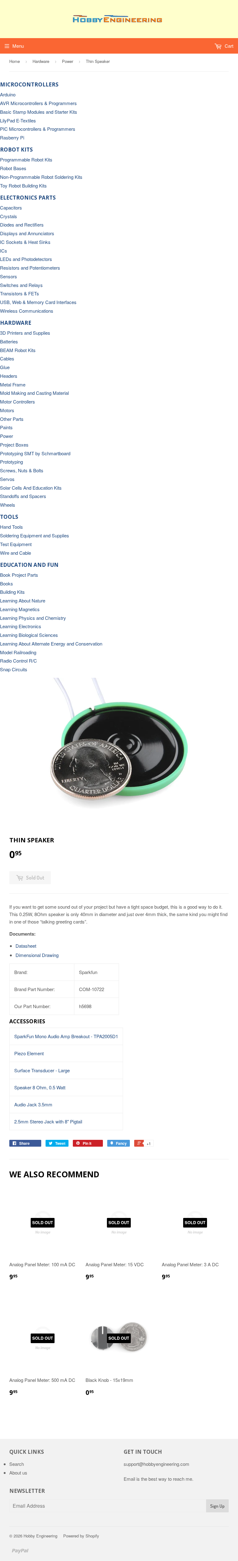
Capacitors (11, 207)
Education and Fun (29, 564)
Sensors (8, 276)
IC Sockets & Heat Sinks (25, 242)
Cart (228, 45)
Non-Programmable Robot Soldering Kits (41, 177)
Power (67, 61)
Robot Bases (13, 168)
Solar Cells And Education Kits (31, 487)
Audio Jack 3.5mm (33, 1104)
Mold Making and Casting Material (34, 393)
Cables (7, 358)
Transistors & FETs (19, 293)
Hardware (41, 61)
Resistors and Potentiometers (30, 267)
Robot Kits (16, 149)
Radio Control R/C (18, 660)
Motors (7, 410)
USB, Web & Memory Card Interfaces (38, 302)
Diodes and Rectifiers (22, 224)
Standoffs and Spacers (23, 496)
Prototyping (11, 461)
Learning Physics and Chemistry (33, 618)
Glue (5, 367)
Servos (7, 479)
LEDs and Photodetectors (26, 259)
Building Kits (12, 592)
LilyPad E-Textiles (18, 120)
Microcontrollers (29, 84)
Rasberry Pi (12, 137)
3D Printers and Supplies (25, 332)
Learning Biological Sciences (29, 635)
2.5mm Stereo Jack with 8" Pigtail (48, 1121)
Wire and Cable (15, 552)
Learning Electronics (20, 626)
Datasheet (25, 945)
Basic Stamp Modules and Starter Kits (38, 111)
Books (6, 583)
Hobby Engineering (40, 1536)
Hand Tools (11, 526)
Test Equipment (16, 544)
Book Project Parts (19, 574)
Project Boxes (14, 444)
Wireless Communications (26, 310)
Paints (6, 427)
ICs (3, 250)
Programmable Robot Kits (26, 159)
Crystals (8, 216)
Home (14, 61)
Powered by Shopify (81, 1536)
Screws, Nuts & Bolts (21, 470)
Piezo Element (29, 1053)
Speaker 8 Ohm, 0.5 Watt (39, 1087)
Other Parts (12, 419)
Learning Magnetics (20, 609)
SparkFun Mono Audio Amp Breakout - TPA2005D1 (66, 1036)
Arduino (7, 94)
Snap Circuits (13, 669)
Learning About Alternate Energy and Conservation (51, 643)
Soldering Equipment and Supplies (34, 535)
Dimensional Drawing (37, 955)
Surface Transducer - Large (42, 1070)
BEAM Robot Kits (18, 350)
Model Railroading (18, 652)
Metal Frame (12, 384)
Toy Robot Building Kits (23, 185)
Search (16, 1464)
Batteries (9, 341)
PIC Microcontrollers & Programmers (37, 129)
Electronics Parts (28, 197)
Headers (8, 376)
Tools (9, 516)
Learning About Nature (22, 600)
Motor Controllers (17, 401)
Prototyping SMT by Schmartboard (35, 453)
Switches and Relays (21, 285)
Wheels (7, 504)
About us (18, 1472)
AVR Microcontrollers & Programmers (38, 103)
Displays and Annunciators (27, 233)
